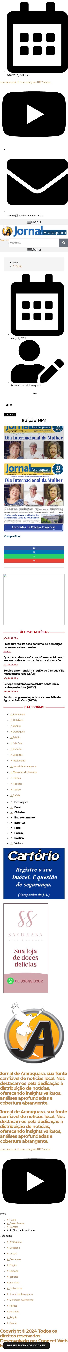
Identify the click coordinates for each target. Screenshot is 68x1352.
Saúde (7, 651)
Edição (19, 266)
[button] (34, 222)
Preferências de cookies (26, 1345)
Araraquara (10, 638)
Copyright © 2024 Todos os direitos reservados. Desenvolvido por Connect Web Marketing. (33, 1338)
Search (4, 240)
